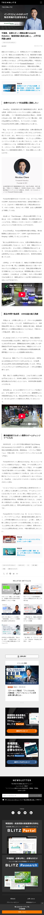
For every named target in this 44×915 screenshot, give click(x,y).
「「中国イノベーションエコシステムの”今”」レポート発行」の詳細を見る (22, 539)
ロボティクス (21, 565)
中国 (4, 568)
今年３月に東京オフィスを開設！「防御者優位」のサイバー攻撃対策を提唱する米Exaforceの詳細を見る (11, 613)
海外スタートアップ (12, 568)
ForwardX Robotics (26, 63)
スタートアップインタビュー (9, 42)
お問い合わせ (31, 898)
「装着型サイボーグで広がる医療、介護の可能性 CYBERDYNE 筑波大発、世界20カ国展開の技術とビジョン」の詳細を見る (22, 88)
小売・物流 (34, 565)
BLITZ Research (22, 873)
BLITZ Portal (22, 836)
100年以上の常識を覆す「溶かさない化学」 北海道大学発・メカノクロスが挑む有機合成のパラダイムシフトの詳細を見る (11, 634)
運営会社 (12, 898)
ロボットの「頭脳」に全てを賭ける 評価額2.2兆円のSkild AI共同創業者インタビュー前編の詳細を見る (11, 592)
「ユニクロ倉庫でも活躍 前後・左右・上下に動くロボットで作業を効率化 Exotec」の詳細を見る (22, 552)
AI (28, 565)
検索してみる (22, 912)
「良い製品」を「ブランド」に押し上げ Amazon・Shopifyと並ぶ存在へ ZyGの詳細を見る (33, 634)
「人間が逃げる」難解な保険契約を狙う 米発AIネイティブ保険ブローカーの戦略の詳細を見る (33, 613)
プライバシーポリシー (13, 799)
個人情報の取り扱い (29, 799)
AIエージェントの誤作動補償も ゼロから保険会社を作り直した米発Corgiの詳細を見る (33, 592)
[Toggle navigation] (41, 2)
